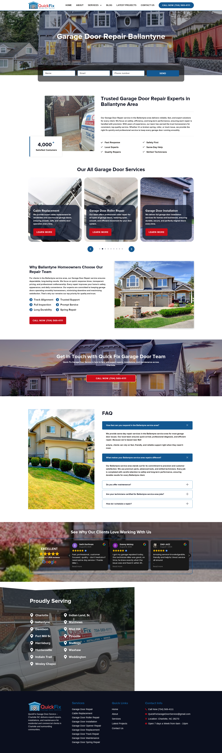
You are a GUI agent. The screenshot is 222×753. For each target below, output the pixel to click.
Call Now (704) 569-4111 (111, 378)
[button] (90, 249)
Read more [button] (77, 566)
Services (93, 5)
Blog (109, 5)
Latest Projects (126, 5)
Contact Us (147, 5)
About (80, 5)
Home (69, 5)
